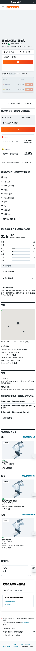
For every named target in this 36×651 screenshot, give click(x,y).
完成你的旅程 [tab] (8, 590)
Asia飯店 (20, 645)
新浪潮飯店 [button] (5, 462)
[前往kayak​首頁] (13, 7)
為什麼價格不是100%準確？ (12, 635)
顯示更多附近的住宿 (29, 437)
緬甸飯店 (27, 645)
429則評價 (18, 44)
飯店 (15, 645)
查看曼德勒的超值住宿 (28, 476)
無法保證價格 (25, 622)
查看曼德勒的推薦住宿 (28, 515)
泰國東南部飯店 (7, 646)
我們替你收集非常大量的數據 (13, 632)
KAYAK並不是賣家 (9, 628)
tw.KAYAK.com (7, 645)
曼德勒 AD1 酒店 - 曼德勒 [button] (9, 501)
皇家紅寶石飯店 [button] (6, 540)
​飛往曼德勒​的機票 (10, 601)
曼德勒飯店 (8, 604)
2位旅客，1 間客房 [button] (10, 57)
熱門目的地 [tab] (18, 590)
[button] (34, 2)
